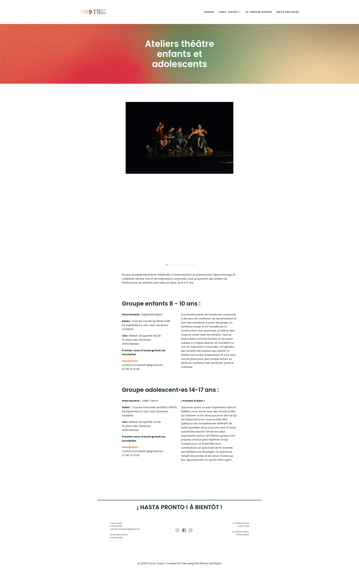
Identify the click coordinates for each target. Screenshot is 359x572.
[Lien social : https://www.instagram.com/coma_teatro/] (178, 530)
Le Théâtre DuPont (258, 12)
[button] (125, 182)
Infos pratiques (288, 12)
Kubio (218, 563)
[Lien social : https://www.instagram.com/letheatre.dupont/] (191, 530)
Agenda (209, 12)
